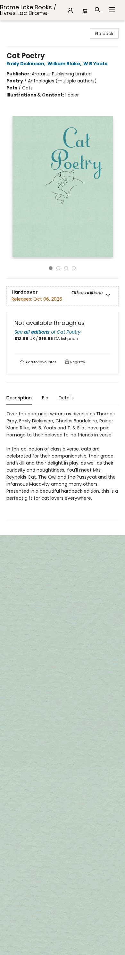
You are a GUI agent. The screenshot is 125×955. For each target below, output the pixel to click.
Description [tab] (19, 398)
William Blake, (64, 63)
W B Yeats (95, 63)
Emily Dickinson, (26, 63)
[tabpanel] (62, 465)
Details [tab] (66, 398)
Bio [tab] (45, 398)
